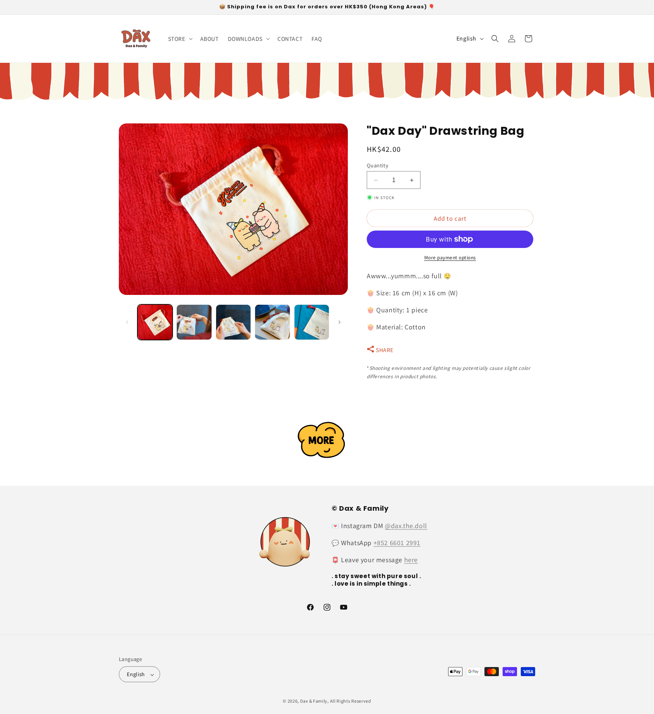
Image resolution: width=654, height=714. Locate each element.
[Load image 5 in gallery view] (311, 322)
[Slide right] (339, 322)
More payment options (450, 257)
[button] (180, 39)
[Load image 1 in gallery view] (155, 322)
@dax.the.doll (406, 525)
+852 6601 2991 (397, 542)
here (411, 559)
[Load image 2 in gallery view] (194, 322)
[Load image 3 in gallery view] (233, 322)
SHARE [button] (385, 350)
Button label (327, 440)
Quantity (377, 165)
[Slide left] (127, 322)
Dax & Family (313, 701)
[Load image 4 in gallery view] (272, 322)
